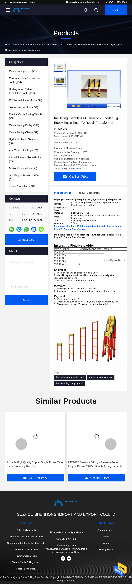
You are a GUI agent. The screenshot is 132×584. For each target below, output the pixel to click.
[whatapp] (26, 229)
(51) (25, 177)
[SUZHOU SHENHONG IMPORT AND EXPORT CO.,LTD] (22, 10)
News (106, 536)
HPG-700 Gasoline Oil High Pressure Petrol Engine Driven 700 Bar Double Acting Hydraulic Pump (95, 464)
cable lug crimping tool (100, 377)
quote (116, 10)
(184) (25, 80)
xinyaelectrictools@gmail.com (84, 2)
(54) (23, 107)
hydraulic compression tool (70, 377)
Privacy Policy (106, 549)
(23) (25, 116)
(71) (23, 71)
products (19, 44)
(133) (22, 91)
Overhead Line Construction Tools (45, 44)
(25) (23, 150)
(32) (25, 100)
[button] (21, 444)
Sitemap (106, 543)
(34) (23, 168)
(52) (23, 132)
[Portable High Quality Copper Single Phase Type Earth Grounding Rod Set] (35, 436)
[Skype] (19, 229)
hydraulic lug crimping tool (69, 383)
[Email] (34, 229)
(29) (22, 186)
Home (8, 44)
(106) (24, 125)
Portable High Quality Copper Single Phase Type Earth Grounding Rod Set (35, 464)
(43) (25, 159)
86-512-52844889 (117, 2)
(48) (24, 141)
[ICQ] (41, 229)
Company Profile (105, 530)
